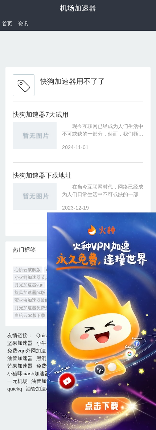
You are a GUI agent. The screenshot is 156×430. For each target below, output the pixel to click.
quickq (14, 389)
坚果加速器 (20, 343)
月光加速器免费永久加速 (38, 307)
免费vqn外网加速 (26, 350)
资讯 (23, 23)
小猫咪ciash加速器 (28, 373)
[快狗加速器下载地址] (35, 196)
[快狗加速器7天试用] (35, 135)
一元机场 (17, 381)
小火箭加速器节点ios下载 (39, 277)
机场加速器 (78, 8)
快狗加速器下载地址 (42, 175)
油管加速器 (20, 358)
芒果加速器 (20, 366)
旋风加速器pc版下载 (34, 292)
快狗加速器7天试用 (41, 114)
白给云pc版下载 (30, 315)
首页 (7, 23)
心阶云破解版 (28, 269)
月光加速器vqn (29, 285)
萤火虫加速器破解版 (34, 300)
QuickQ (44, 335)
